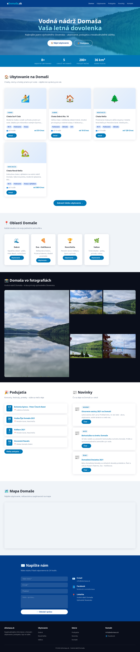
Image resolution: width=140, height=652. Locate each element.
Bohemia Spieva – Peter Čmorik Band (30, 407)
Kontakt (130, 3)
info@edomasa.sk (83, 581)
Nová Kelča (42, 636)
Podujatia (112, 3)
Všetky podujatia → (13, 451)
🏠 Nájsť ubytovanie (60, 43)
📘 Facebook (110, 636)
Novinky (121, 3)
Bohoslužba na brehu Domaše (95, 435)
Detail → (11, 136)
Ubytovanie (101, 3)
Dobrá (40, 632)
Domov (91, 3)
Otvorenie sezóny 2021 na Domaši (96, 411)
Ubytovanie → (16, 258)
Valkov (40, 640)
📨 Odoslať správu (44, 612)
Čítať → (86, 422)
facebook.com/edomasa (86, 589)
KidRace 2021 (19, 429)
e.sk (14, 3)
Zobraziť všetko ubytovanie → (70, 203)
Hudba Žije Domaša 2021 (24, 418)
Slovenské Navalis (22, 441)
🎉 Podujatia (83, 43)
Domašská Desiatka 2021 (92, 460)
